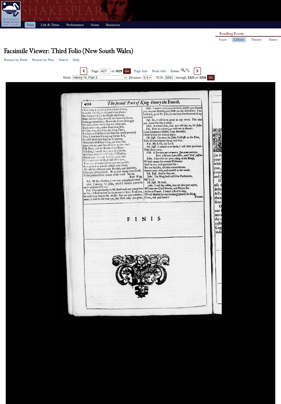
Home (11, 14)
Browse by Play (43, 60)
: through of (181, 77)
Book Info (159, 71)
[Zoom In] (183, 71)
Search (63, 60)
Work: (67, 77)
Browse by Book (15, 60)
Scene (95, 25)
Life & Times (50, 25)
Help (76, 60)
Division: (136, 77)
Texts (30, 25)
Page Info (141, 71)
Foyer (223, 39)
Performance (75, 25)
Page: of (107, 71)
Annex (273, 39)
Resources (113, 25)
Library (239, 39)
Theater (256, 39)
